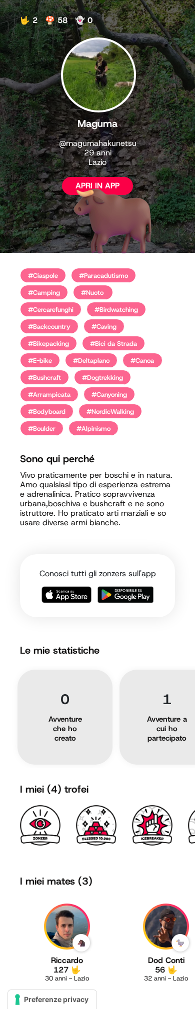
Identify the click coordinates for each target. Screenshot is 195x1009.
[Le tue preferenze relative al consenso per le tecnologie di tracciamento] (52, 999)
